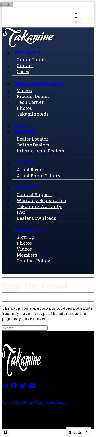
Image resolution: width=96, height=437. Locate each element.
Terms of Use (11, 402)
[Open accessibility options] (5, 432)
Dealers (25, 132)
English (75, 432)
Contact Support (57, 402)
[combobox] (78, 432)
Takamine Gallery (39, 83)
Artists (25, 163)
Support (26, 188)
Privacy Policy (33, 402)
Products (27, 53)
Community (30, 230)
